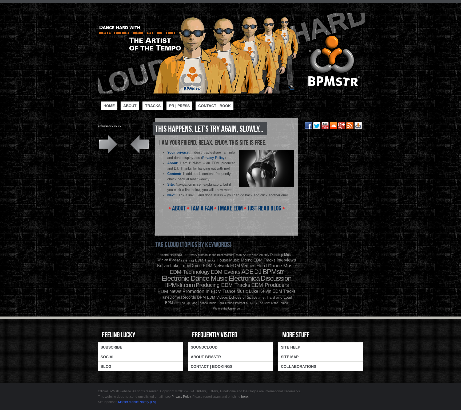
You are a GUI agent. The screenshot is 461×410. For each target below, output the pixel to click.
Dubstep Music (281, 255)
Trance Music (235, 291)
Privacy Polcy (181, 397)
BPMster (172, 303)
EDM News (169, 291)
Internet (240, 302)
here (244, 397)
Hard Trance (225, 302)
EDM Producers (270, 285)
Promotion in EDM (201, 291)
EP (186, 254)
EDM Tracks (284, 291)
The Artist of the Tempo (273, 302)
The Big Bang (188, 302)
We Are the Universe (226, 308)
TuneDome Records (178, 297)
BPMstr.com (179, 285)
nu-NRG (251, 302)
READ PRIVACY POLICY (109, 126)
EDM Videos (217, 297)
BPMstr (273, 272)
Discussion (276, 278)
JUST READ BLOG (264, 208)
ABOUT (179, 208)
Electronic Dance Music (195, 278)
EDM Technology (190, 272)
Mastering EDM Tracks (196, 260)
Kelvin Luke (168, 265)
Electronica (244, 278)
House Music (228, 260)
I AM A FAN (201, 208)
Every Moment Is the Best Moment (211, 254)
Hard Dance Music (276, 265)
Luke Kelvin (260, 291)
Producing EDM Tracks (223, 285)
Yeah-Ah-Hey (260, 254)
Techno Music (207, 302)
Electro (164, 254)
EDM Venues (242, 265)
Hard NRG (177, 254)
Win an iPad (166, 260)
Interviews (286, 260)
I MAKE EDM (230, 208)
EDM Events (225, 272)
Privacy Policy (213, 158)
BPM (201, 297)
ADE (247, 271)
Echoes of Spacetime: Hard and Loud (260, 297)
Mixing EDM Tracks (258, 260)
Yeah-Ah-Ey (243, 254)
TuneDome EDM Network (205, 265)
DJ (257, 271)
